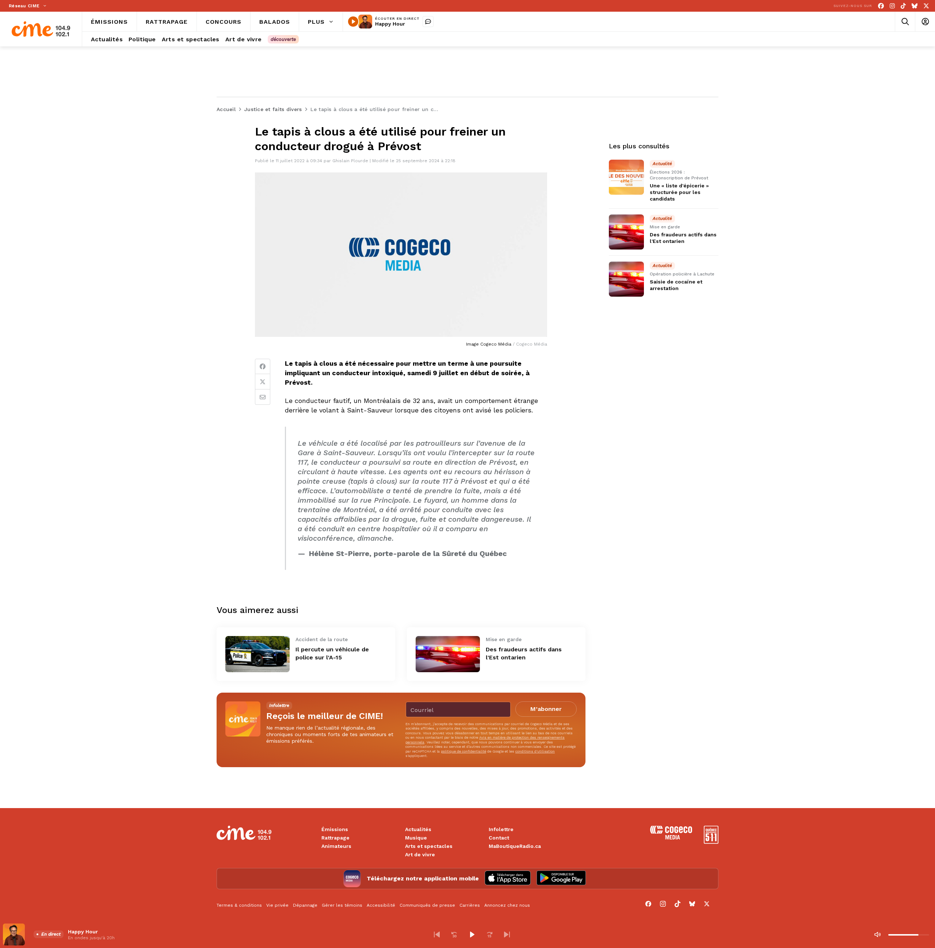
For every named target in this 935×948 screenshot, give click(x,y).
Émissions (334, 829)
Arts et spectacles (429, 846)
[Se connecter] (925, 22)
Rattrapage (335, 838)
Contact (499, 838)
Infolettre (501, 829)
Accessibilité (381, 905)
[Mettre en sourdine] (877, 934)
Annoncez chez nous (507, 905)
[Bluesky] (914, 6)
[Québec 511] (711, 841)
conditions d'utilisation (535, 751)
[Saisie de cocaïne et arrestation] (626, 279)
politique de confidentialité (463, 751)
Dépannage (305, 905)
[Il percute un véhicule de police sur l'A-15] (257, 654)
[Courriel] (262, 397)
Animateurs (336, 846)
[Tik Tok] (903, 6)
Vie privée (277, 905)
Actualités (418, 829)
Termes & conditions (239, 905)
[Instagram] (892, 6)
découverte (283, 39)
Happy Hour (390, 24)
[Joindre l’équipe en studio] (428, 21)
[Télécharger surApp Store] (508, 879)
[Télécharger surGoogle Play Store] (561, 879)
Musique (416, 838)
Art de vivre (420, 854)
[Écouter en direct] (353, 21)
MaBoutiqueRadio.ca (515, 846)
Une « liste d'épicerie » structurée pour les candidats (679, 192)
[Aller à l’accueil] (41, 29)
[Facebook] (881, 6)
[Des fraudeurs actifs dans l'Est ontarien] (448, 654)
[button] (437, 934)
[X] (926, 6)
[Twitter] (262, 381)
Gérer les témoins (342, 905)
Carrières (469, 905)
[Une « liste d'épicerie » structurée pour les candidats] (626, 177)
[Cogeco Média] (671, 837)
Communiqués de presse (427, 905)
